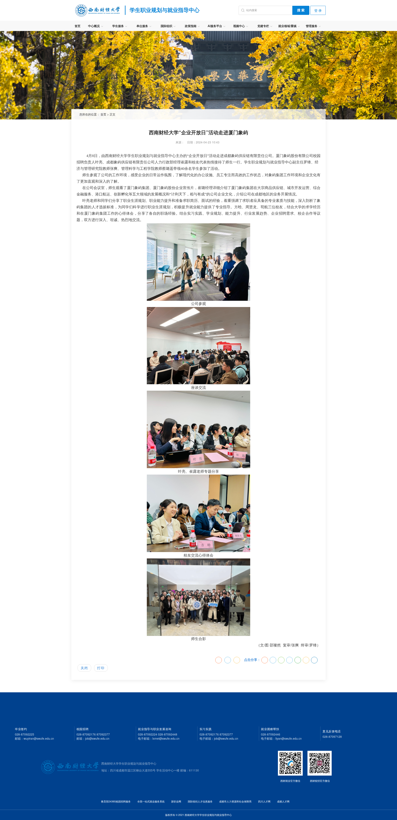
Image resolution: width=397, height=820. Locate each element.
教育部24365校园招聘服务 (116, 801)
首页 (77, 26)
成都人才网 (283, 801)
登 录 (318, 10)
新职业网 (176, 801)
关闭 (84, 667)
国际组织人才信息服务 (200, 801)
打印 (101, 667)
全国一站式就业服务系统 (151, 801)
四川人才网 (264, 801)
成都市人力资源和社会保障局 (235, 801)
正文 (112, 114)
